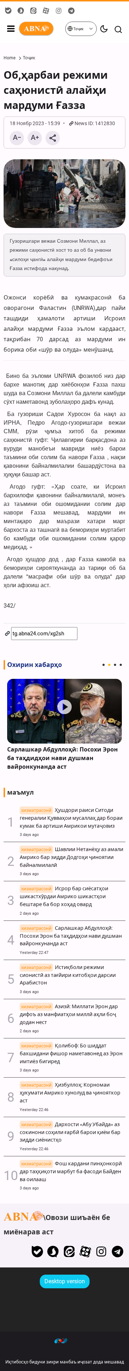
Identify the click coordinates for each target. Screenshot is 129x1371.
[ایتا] (69, 1251)
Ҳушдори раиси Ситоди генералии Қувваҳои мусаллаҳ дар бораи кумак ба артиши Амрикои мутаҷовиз (71, 818)
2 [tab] (109, 665)
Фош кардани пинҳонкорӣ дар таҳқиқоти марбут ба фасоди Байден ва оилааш (71, 1172)
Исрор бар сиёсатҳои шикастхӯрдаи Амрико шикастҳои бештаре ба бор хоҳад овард (64, 897)
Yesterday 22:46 (34, 1109)
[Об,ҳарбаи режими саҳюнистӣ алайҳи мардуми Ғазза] (64, 193)
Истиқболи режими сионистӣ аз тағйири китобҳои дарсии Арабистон (68, 975)
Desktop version (64, 1281)
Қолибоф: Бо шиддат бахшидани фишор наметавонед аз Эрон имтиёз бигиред (71, 1054)
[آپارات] (85, 1251)
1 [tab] (103, 665)
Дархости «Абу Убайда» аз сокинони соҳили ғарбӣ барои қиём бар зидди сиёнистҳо (70, 1132)
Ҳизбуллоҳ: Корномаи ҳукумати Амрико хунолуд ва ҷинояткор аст (70, 1093)
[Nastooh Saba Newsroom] (64, 1340)
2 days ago (29, 913)
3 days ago (29, 834)
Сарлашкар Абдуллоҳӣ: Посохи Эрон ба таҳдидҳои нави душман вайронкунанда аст (62, 758)
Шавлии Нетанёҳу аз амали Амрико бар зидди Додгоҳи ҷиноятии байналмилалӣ (71, 857)
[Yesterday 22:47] (64, 711)
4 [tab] (121, 665)
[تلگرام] (117, 1251)
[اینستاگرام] (101, 1251)
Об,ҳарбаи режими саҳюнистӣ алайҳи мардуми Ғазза (56, 90)
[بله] (37, 1251)
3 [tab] (115, 665)
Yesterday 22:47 (34, 952)
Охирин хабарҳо (34, 664)
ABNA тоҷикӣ (41, 29)
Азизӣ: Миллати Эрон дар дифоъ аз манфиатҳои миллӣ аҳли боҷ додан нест (69, 1014)
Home (9, 57)
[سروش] (53, 1251)
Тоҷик (78, 29)
